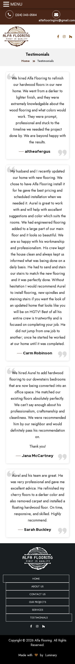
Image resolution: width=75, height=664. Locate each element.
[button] (6, 4)
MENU (16, 4)
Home (25, 61)
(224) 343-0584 (25, 15)
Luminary (51, 655)
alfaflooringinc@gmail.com (57, 20)
